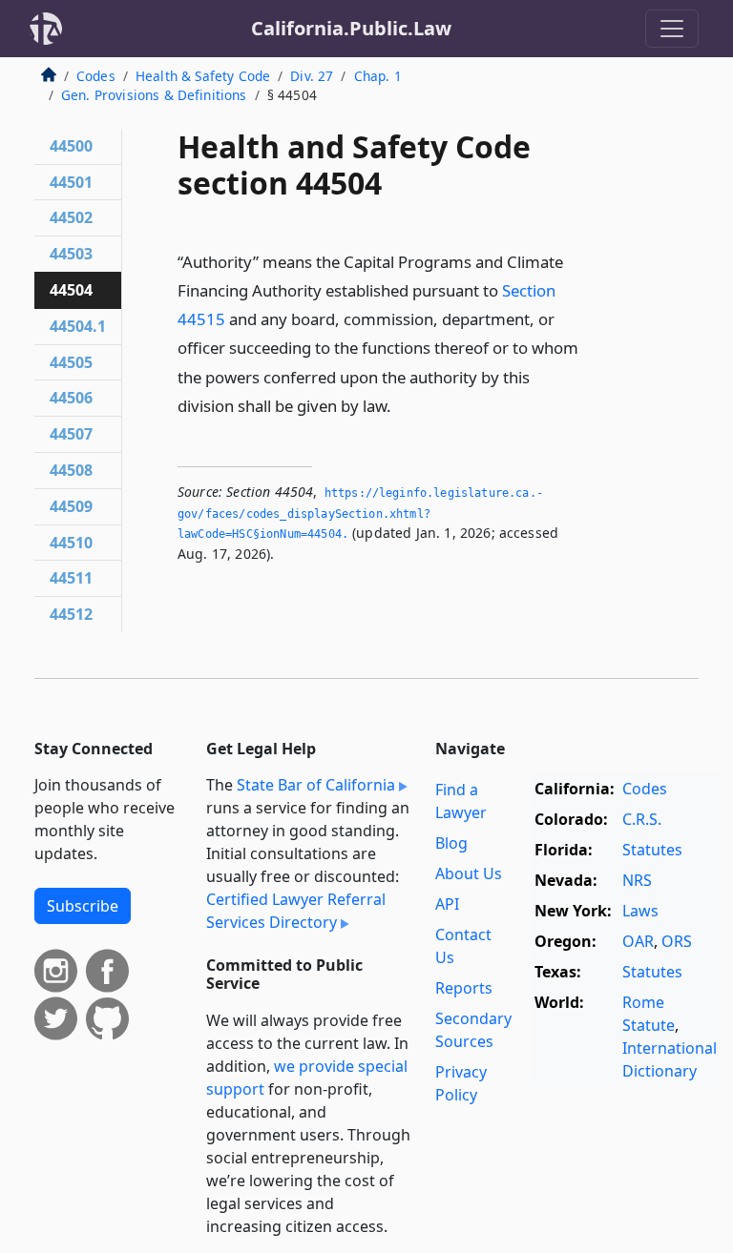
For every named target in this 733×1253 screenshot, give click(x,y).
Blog (451, 842)
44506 (71, 397)
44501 (71, 182)
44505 (71, 362)
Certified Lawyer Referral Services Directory (296, 911)
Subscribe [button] (82, 905)
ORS (676, 941)
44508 (71, 470)
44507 (71, 433)
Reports (463, 987)
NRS (637, 880)
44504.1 (78, 326)
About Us (468, 873)
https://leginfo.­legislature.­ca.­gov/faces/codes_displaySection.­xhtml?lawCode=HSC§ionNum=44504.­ (360, 513)
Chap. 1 (378, 76)
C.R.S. (641, 819)
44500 (71, 145)
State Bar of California (316, 784)
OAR (638, 941)
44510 (71, 542)
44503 (71, 253)
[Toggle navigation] (672, 29)
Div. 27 (311, 76)
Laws (640, 910)
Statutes (652, 849)
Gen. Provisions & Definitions (154, 95)
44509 (71, 506)
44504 (71, 289)
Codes (95, 76)
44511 (71, 577)
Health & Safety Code (203, 76)
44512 (71, 614)
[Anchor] (401, 405)
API (447, 904)
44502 (71, 217)
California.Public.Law (351, 28)
